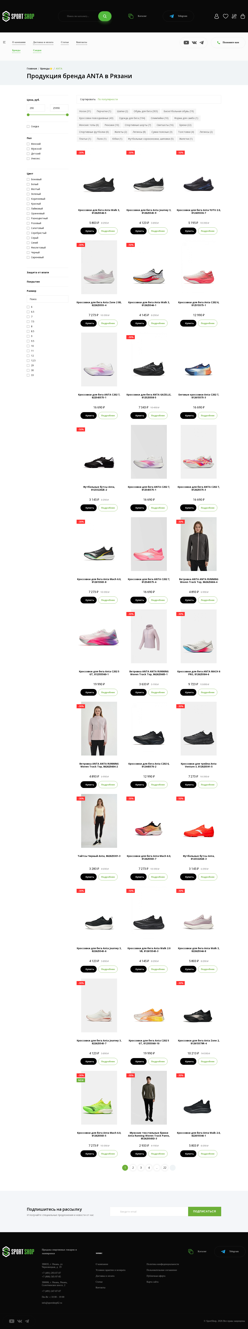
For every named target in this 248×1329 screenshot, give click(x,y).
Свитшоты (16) (165, 125)
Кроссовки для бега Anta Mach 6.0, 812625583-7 (149, 857)
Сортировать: (88, 99)
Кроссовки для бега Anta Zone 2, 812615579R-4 (198, 1042)
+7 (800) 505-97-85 (51, 1276)
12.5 (108, 196)
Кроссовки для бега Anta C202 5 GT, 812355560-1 (99, 673)
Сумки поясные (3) (161, 131)
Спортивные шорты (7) (138, 125)
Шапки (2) (122, 111)
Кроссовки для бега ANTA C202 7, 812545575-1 (149, 488)
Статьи (65, 42)
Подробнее (108, 230)
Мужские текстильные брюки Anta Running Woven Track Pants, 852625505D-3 (149, 1135)
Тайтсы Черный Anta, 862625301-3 (99, 856)
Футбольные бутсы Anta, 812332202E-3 (199, 857)
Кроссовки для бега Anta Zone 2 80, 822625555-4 (99, 304)
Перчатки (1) (104, 111)
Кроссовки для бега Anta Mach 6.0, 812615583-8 (99, 581)
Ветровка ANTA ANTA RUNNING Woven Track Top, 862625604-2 (99, 765)
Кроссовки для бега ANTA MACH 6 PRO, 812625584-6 (198, 673)
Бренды (16, 50)
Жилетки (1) (186, 138)
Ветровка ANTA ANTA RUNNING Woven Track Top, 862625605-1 (149, 673)
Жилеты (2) (121, 131)
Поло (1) (101, 138)
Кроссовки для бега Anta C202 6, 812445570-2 (148, 765)
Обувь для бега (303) (146, 111)
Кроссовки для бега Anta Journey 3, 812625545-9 (149, 211)
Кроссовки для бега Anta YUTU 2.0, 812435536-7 (199, 211)
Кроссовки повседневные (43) (96, 118)
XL (158, 1119)
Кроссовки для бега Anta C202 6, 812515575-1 (198, 304)
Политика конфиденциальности (163, 1264)
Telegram (182, 16)
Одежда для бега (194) (132, 118)
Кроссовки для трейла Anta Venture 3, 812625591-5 (198, 765)
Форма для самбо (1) (186, 118)
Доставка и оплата (43, 42)
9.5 (101, 196)
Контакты (81, 42)
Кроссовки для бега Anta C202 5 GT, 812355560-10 (149, 1042)
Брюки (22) (185, 125)
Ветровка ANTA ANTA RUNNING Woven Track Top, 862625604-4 (198, 581)
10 (204, 380)
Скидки (37, 50)
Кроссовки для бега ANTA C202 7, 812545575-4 (149, 581)
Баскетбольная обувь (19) (179, 111)
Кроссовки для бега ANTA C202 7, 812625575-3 (199, 488)
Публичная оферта (156, 1276)
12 (202, 288)
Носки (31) (85, 111)
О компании (18, 42)
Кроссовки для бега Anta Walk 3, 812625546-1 (149, 304)
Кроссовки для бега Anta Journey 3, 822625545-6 (99, 950)
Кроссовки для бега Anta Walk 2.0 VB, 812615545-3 (149, 950)
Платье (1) (85, 138)
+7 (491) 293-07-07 (51, 1273)
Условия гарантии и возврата (110, 1270)
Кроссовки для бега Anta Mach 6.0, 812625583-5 (99, 1134)
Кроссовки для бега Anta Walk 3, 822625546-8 (198, 950)
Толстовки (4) (186, 131)
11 (152, 196)
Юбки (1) (117, 138)
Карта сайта (152, 1282)
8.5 (201, 196)
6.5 (90, 380)
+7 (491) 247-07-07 (51, 1291)
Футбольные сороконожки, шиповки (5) (151, 138)
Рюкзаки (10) (112, 125)
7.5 (89, 196)
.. (156, 1167)
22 (164, 1167)
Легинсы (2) (206, 131)
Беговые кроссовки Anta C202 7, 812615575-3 (198, 396)
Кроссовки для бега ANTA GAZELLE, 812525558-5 (149, 396)
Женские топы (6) (89, 125)
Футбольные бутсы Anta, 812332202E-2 (99, 488)
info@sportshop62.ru (52, 1303)
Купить (90, 230)
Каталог (142, 16)
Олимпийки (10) (160, 118)
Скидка (35, 126)
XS (90, 842)
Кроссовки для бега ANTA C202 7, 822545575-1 (99, 396)
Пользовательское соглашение (162, 1270)
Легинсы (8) (139, 131)
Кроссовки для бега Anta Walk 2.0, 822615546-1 (199, 1134)
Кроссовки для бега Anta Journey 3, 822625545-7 (99, 1042)
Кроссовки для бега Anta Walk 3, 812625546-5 (99, 211)
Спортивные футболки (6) (94, 131)
